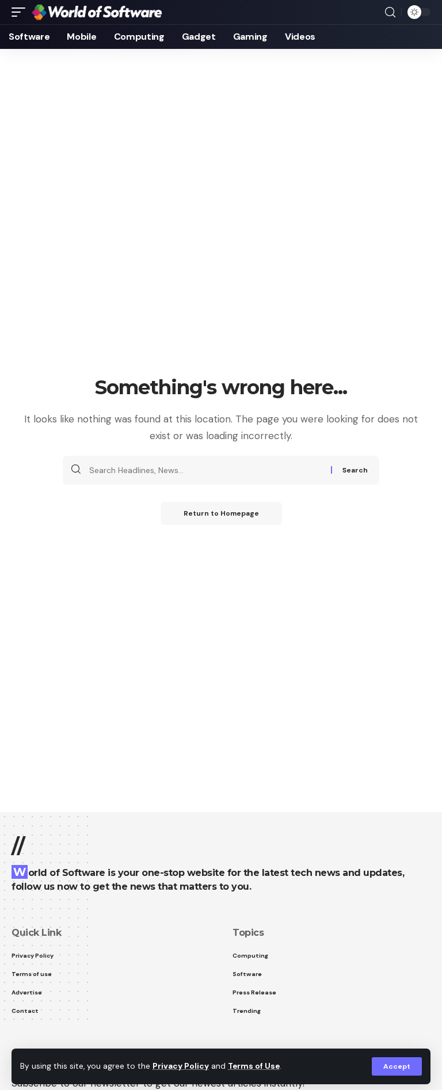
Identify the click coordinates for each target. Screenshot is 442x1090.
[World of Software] (96, 12)
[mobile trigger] (21, 12)
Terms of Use (254, 1066)
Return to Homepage (221, 513)
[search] (390, 12)
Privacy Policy (181, 1066)
